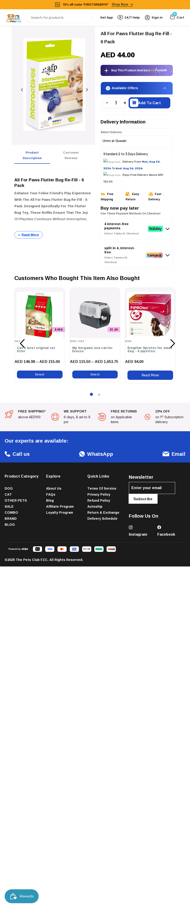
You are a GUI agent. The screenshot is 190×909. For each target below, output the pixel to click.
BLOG (10, 524)
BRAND (11, 518)
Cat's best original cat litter (36, 349)
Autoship (94, 506)
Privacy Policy (98, 494)
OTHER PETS (16, 500)
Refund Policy (98, 500)
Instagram (138, 534)
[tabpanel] (53, 205)
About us (53, 488)
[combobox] (59, 17)
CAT (8, 494)
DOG (9, 488)
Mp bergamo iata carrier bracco (92, 349)
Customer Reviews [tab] (71, 155)
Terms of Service (101, 488)
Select (39, 374)
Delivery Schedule (102, 518)
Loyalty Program (59, 512)
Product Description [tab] (32, 155)
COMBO (11, 512)
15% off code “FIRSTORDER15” (95, 4)
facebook (166, 534)
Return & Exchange (103, 512)
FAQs (50, 494)
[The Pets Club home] (14, 17)
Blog (50, 500)
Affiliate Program (60, 506)
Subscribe (143, 498)
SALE (9, 506)
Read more (150, 375)
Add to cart (149, 102)
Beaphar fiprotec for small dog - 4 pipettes (149, 349)
